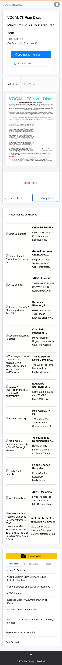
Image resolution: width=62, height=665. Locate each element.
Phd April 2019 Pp (41, 412)
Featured (14, 563)
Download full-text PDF (29, 54)
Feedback (41, 661)
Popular (48, 563)
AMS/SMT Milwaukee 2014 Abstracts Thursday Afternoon (29, 621)
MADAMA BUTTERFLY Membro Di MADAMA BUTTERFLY (40, 385)
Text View (29, 84)
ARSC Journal (41, 278)
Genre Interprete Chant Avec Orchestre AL (42, 253)
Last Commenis (31, 563)
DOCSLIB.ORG (12, 4)
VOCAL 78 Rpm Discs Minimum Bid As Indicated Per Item (26, 578)
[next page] (21, 198)
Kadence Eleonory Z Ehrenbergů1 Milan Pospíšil (40, 304)
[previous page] (5, 198)
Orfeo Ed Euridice (43, 227)
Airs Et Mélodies (42, 492)
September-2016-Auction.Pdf (20, 632)
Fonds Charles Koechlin (41, 466)
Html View (11, 84)
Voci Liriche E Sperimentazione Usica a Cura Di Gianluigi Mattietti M (42, 439)
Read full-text (24, 63)
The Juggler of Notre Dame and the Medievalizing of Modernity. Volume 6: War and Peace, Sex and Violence (42, 358)
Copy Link (47, 198)
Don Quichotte (13, 642)
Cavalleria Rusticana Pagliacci (38, 331)
